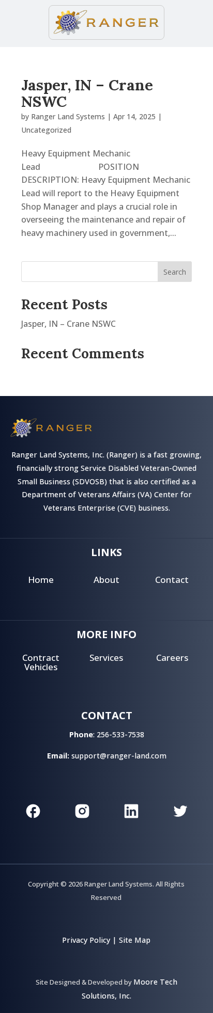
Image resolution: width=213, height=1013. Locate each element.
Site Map (134, 940)
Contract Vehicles (40, 662)
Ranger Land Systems (68, 116)
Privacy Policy (86, 940)
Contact (172, 579)
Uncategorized (46, 130)
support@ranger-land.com (118, 756)
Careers (172, 657)
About (106, 579)
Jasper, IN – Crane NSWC (87, 93)
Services (106, 657)
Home (41, 579)
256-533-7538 (120, 734)
